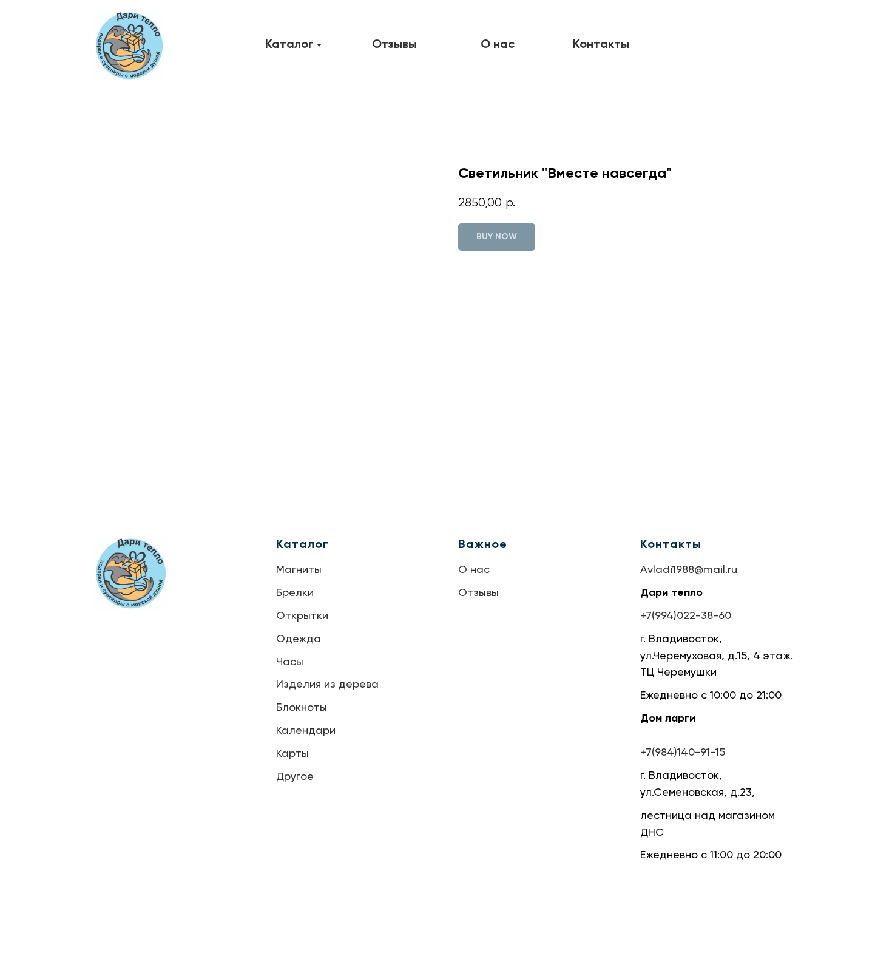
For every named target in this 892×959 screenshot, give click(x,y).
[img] (129, 46)
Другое (295, 776)
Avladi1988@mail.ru (688, 569)
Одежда (298, 639)
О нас (474, 569)
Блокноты (301, 707)
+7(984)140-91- (677, 752)
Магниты (299, 569)
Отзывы (478, 593)
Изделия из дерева (327, 684)
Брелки (295, 593)
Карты (292, 753)
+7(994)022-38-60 (685, 616)
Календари (306, 730)
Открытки (302, 616)
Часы (289, 662)
